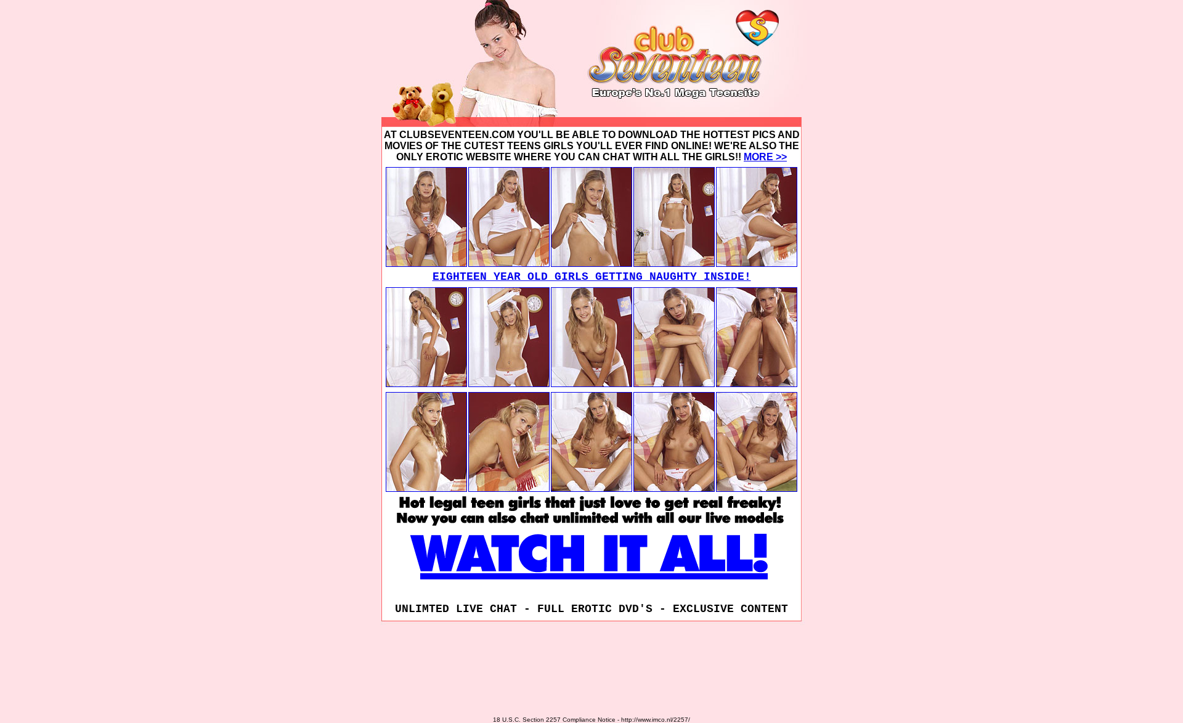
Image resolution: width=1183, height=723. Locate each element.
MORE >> (765, 157)
